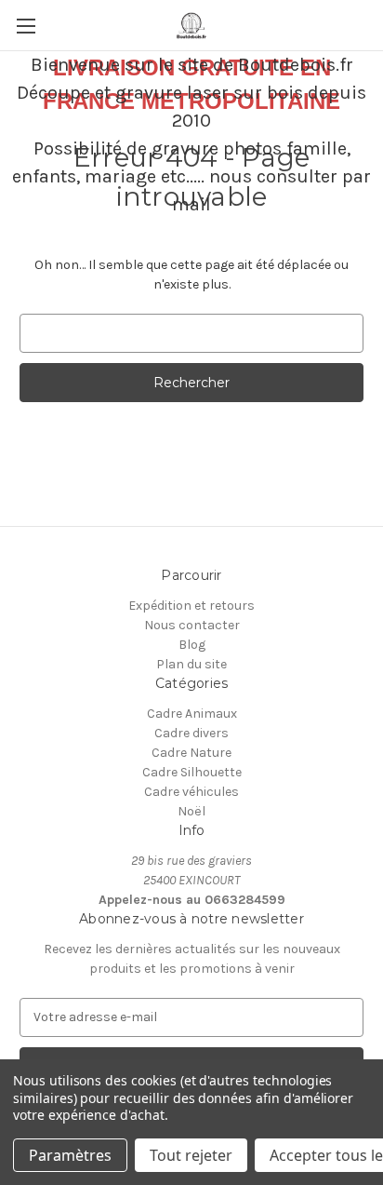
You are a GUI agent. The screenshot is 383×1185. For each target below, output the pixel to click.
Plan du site (191, 664)
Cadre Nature (191, 753)
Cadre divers (191, 733)
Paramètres (70, 1155)
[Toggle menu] (25, 25)
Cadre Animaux (192, 713)
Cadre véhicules (191, 792)
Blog (191, 645)
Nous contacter (192, 625)
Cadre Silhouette (192, 772)
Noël (191, 811)
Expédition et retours (191, 605)
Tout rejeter (191, 1155)
